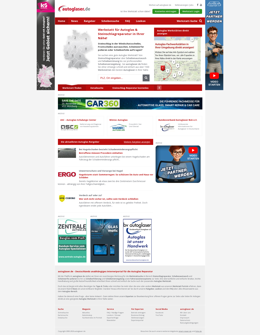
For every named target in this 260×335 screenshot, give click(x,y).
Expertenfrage (112, 318)
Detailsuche (62, 318)
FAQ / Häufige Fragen (115, 312)
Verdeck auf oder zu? (90, 195)
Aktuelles (86, 312)
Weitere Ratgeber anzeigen (137, 141)
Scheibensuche (110, 21)
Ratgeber (89, 21)
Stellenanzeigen (137, 318)
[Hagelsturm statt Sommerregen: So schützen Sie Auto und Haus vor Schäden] (67, 174)
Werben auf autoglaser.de (160, 5)
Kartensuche (63, 315)
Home (61, 21)
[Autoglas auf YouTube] (201, 4)
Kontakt (183, 315)
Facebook (159, 312)
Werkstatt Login (191, 11)
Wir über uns (185, 312)
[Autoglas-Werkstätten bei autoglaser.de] (76, 8)
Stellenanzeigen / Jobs (184, 5)
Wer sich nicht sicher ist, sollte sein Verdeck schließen (108, 198)
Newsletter (111, 320)
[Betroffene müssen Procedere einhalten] (67, 153)
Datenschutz (185, 320)
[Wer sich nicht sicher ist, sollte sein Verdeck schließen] (67, 199)
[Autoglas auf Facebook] (197, 4)
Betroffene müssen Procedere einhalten (101, 153)
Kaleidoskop (87, 315)
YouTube (159, 315)
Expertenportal (137, 320)
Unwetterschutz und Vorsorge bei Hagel (101, 170)
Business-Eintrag (137, 315)
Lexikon (140, 21)
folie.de (198, 331)
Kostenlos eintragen (165, 11)
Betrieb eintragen (138, 312)
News (74, 21)
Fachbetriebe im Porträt (92, 318)
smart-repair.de (185, 331)
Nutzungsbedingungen (189, 323)
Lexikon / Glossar (114, 315)
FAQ (127, 21)
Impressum (184, 318)
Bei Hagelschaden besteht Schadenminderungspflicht (108, 149)
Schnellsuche (63, 312)
